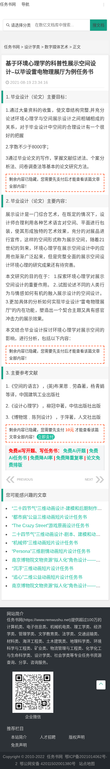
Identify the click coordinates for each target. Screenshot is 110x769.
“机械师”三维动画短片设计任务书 (45, 542)
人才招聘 (48, 737)
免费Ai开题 (74, 450)
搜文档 (98, 25)
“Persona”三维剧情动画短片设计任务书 (51, 551)
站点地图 (87, 763)
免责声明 (19, 745)
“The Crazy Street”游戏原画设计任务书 (50, 525)
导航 (25, 4)
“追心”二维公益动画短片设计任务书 (47, 577)
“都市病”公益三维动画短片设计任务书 (49, 517)
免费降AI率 (41, 457)
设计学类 (32, 47)
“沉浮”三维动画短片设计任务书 (42, 568)
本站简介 (19, 737)
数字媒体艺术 (56, 47)
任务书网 (12, 47)
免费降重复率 (69, 457)
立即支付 (46, 437)
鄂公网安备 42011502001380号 (48, 763)
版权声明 (77, 737)
